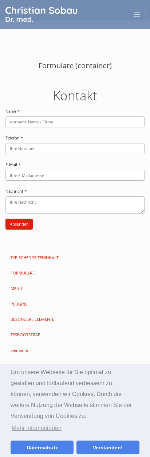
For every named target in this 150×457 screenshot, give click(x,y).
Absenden (19, 224)
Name (12, 111)
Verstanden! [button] (108, 447)
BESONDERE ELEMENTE (32, 319)
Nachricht (16, 191)
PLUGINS (19, 304)
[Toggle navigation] (137, 14)
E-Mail (12, 164)
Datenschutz (42, 447)
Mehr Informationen (37, 428)
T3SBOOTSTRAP (25, 334)
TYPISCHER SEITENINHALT (35, 257)
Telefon (14, 138)
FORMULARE (23, 273)
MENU (16, 288)
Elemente (19, 350)
